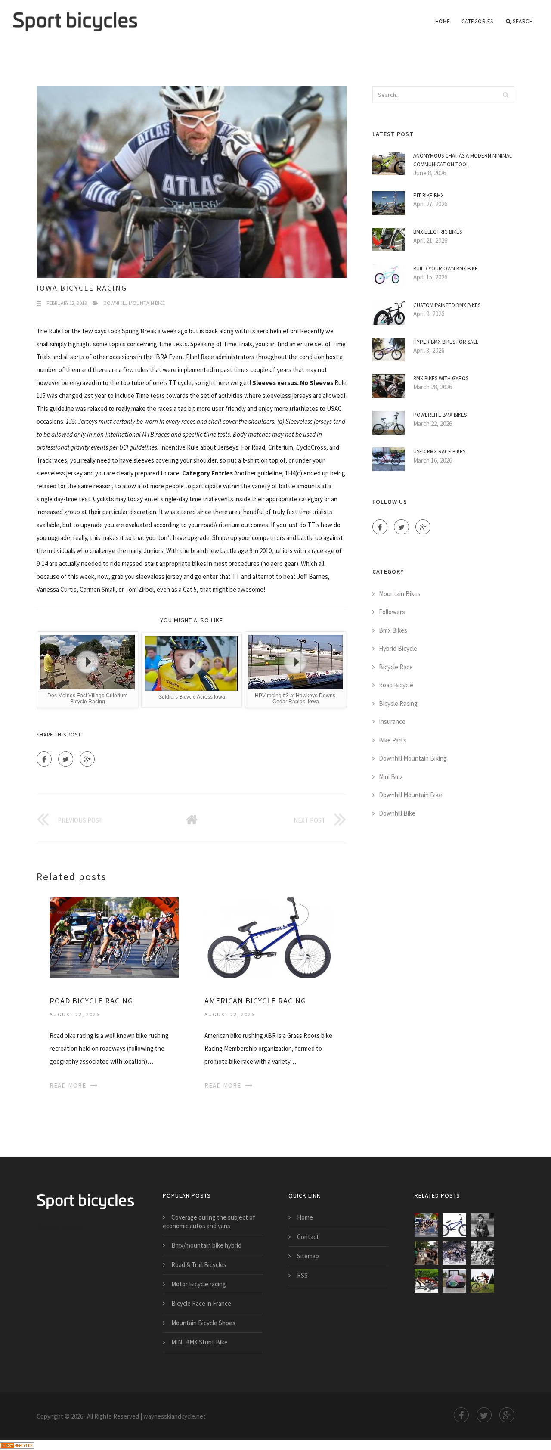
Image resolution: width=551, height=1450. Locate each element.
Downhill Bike (397, 813)
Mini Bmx (391, 777)
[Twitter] (65, 759)
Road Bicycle (396, 685)
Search (523, 21)
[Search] (505, 94)
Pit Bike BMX (428, 195)
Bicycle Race (396, 667)
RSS (302, 1275)
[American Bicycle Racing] (269, 937)
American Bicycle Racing (255, 1001)
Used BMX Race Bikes (439, 451)
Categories (477, 21)
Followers (392, 612)
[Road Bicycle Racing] (114, 937)
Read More (68, 1085)
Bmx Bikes (393, 630)
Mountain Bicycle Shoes (203, 1323)
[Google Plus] (87, 759)
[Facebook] (44, 759)
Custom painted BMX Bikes (446, 305)
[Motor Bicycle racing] (426, 1281)
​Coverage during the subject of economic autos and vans (209, 1221)
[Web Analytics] (17, 1445)
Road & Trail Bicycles (198, 1265)
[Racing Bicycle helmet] (454, 1281)
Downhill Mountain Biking (413, 758)
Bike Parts (392, 740)
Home (442, 21)
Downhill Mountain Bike (134, 303)
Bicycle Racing (398, 703)
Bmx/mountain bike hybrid (206, 1245)
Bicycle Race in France (201, 1303)
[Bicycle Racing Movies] (482, 1225)
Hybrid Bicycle (398, 648)
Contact (308, 1237)
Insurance (392, 721)
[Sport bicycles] (75, 16)
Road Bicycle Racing (91, 1001)
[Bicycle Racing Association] (454, 1253)
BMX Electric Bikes (437, 232)
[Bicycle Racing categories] (426, 1253)
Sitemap (308, 1256)
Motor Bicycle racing (198, 1284)
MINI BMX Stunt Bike (199, 1342)
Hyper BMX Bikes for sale (446, 341)
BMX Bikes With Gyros (440, 378)
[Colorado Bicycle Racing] (482, 1253)
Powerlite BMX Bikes (440, 415)
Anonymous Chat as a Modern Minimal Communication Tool (462, 160)
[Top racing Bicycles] (482, 1281)
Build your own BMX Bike (445, 268)
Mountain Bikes (400, 594)
